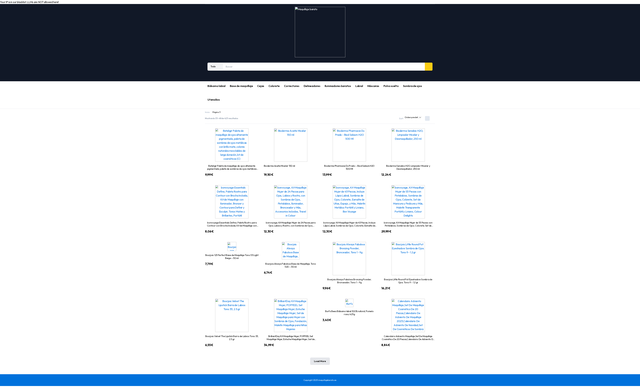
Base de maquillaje (241, 86)
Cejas (260, 86)
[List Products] (432, 118)
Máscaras (373, 86)
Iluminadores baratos (338, 86)
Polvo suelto (391, 86)
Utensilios (214, 99)
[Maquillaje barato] (320, 32)
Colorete (274, 86)
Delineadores (312, 86)
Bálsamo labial (217, 86)
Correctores (291, 86)
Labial (359, 86)
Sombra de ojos (412, 86)
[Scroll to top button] (1, 388)
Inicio (207, 112)
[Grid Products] (427, 118)
